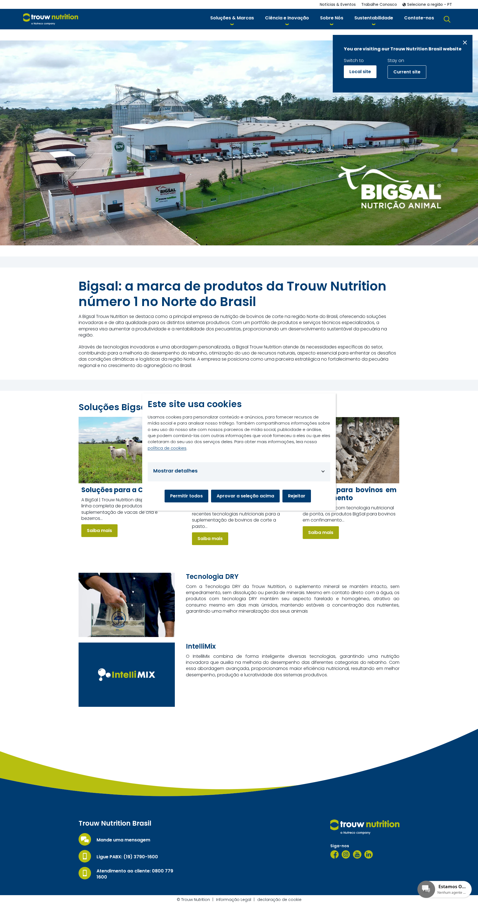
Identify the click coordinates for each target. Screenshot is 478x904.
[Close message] (464, 42)
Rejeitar (296, 496)
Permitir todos (186, 496)
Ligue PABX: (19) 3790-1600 (127, 857)
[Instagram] (346, 854)
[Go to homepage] (50, 19)
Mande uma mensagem (123, 840)
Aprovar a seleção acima (245, 496)
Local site (360, 71)
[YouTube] (357, 854)
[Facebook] (334, 854)
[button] (232, 19)
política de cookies (167, 448)
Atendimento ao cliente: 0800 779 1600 (135, 874)
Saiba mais (99, 530)
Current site (406, 72)
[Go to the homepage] (364, 827)
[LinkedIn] (368, 854)
